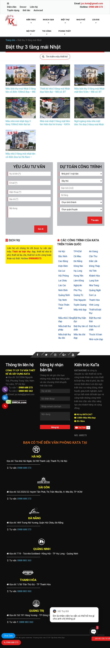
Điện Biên (63, 266)
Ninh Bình (63, 290)
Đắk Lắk (93, 261)
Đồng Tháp (94, 266)
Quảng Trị (78, 295)
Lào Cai (62, 285)
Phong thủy (64, 31)
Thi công (46, 31)
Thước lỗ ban (95, 334)
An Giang (93, 251)
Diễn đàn (11, 7)
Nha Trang (94, 285)
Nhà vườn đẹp (96, 339)
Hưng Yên (78, 275)
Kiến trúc (31, 20)
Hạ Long (78, 271)
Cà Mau (77, 256)
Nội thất (30, 31)
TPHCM (77, 251)
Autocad (38, 10)
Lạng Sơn (94, 280)
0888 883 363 (26, 391)
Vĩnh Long (94, 304)
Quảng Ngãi (95, 290)
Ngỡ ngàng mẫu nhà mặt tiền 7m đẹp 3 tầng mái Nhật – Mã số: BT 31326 (89, 124)
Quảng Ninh (64, 295)
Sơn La (92, 295)
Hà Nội (61, 251)
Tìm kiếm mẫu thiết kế (56, 56)
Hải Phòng (63, 275)
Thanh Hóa (94, 300)
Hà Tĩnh (93, 271)
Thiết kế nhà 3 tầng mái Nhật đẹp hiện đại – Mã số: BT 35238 (55, 91)
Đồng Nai (78, 266)
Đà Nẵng (78, 261)
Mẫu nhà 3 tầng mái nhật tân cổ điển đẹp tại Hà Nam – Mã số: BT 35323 (20, 157)
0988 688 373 (96, 7)
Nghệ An (78, 285)
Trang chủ (10, 40)
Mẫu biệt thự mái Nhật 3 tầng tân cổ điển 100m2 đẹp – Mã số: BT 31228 (21, 91)
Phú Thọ (78, 290)
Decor (23, 7)
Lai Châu (62, 280)
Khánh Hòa (94, 275)
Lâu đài (95, 20)
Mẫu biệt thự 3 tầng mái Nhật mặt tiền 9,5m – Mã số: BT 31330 (89, 91)
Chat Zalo (8, 636)
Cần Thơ (93, 256)
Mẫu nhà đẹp (80, 309)
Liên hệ (34, 7)
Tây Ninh (62, 300)
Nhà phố (80, 20)
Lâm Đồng (79, 280)
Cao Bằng (63, 261)
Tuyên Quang (80, 304)
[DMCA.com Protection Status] (16, 402)
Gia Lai (61, 271)
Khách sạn (48, 20)
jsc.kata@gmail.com (92, 3)
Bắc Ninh (62, 256)
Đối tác (26, 10)
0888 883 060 (24, 591)
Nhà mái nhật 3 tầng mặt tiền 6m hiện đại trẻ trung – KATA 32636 (55, 124)
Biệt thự (65, 20)
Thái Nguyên (80, 300)
